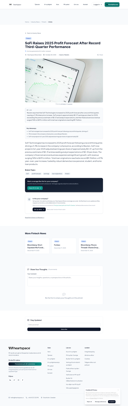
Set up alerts (38, 209)
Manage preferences (100, 401)
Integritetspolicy (90, 351)
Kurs (57, 4)
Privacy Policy (93, 398)
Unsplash (69, 104)
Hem (49, 351)
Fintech (44, 22)
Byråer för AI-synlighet (73, 359)
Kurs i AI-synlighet (71, 351)
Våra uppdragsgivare (72, 388)
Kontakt (85, 4)
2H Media (63, 104)
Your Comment (31, 274)
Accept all (111, 401)
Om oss (76, 4)
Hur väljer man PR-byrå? (73, 384)
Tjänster (37, 4)
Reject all (89, 401)
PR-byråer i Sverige (72, 355)
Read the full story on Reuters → (34, 217)
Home (27, 22)
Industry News (35, 22)
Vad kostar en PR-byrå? (73, 374)
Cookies (87, 359)
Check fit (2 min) (34, 188)
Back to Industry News (34, 33)
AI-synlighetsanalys (54, 362)
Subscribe (64, 329)
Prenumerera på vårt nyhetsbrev (25, 364)
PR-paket (66, 4)
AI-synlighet (48, 4)
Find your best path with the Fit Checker (64, 205)
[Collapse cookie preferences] (118, 390)
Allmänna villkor (89, 355)
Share (101, 55)
